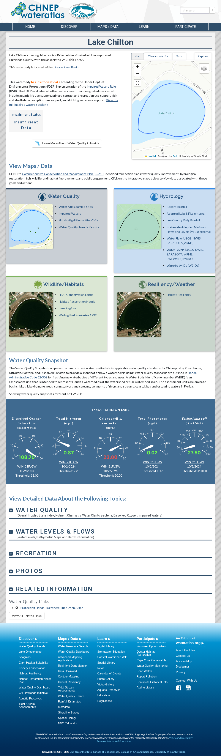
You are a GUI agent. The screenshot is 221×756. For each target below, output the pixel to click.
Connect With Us (186, 680)
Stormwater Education (111, 651)
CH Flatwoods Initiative (33, 693)
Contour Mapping (68, 676)
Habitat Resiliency (179, 294)
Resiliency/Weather (171, 284)
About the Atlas (185, 650)
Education (103, 695)
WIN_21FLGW (26, 466)
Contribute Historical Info (152, 682)
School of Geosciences (106, 752)
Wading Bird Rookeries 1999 (78, 315)
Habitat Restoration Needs (77, 301)
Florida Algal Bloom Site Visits (78, 220)
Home (30, 27)
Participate (146, 638)
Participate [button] (185, 27)
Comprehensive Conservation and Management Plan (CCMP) (63, 174)
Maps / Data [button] (107, 27)
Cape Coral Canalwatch (151, 660)
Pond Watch (144, 671)
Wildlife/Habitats (63, 284)
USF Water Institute (81, 752)
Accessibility (184, 661)
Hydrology (171, 196)
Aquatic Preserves (30, 698)
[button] (137, 67)
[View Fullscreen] (137, 83)
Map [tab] (137, 56)
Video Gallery (105, 684)
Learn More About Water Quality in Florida (70, 143)
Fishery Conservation (32, 668)
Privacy (180, 672)
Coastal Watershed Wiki (112, 657)
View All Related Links (27, 615)
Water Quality (64, 196)
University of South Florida (170, 752)
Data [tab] (179, 56)
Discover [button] (69, 27)
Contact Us (183, 655)
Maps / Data (68, 638)
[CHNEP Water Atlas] (37, 10)
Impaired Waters (70, 213)
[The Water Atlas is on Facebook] (180, 689)
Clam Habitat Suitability (33, 662)
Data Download (67, 671)
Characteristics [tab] (158, 56)
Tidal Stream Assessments (27, 705)
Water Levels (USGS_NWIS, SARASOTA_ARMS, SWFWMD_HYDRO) (185, 254)
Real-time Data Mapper (72, 665)
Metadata (64, 707)
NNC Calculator (67, 723)
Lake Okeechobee (30, 651)
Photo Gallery (105, 678)
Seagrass (25, 657)
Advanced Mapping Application (70, 658)
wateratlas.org (188, 643)
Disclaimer (182, 666)
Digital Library (105, 646)
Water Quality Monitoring (152, 665)
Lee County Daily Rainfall (183, 220)
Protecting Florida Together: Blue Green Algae (51, 608)
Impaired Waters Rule (101, 86)
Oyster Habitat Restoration (146, 653)
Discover (26, 638)
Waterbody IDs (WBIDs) (183, 265)
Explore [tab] (203, 56)
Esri (174, 156)
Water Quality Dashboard (34, 687)
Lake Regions (68, 308)
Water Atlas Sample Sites (76, 206)
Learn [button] (144, 27)
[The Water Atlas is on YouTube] (189, 689)
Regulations (104, 700)
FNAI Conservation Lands (76, 294)
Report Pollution (146, 676)
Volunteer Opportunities (151, 646)
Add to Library (145, 687)
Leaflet (151, 156)
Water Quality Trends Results (79, 227)
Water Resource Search (73, 646)
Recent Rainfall (177, 206)
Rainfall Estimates (69, 701)
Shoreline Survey (68, 712)
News (100, 668)
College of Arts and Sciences (137, 752)
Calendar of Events (109, 673)
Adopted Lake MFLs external (186, 213)
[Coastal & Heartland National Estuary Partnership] (94, 12)
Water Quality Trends (32, 646)
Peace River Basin (67, 67)
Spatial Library (67, 718)
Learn (102, 638)
